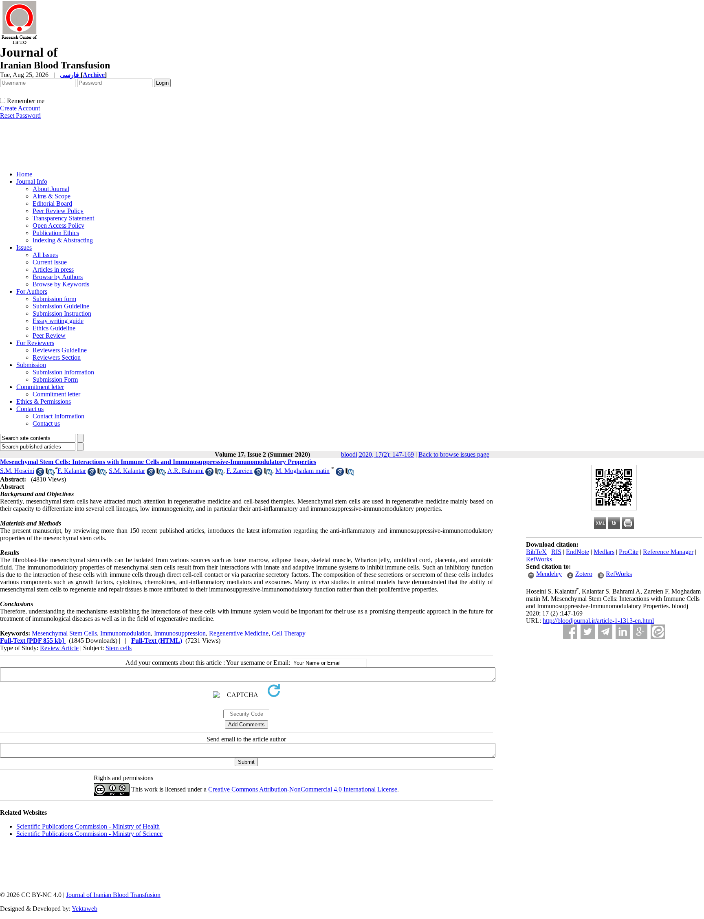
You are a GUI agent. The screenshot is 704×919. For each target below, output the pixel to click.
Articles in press (53, 269)
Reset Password (20, 115)
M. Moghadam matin (302, 470)
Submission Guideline (61, 306)
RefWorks (539, 559)
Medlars (604, 551)
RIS (556, 551)
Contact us (30, 408)
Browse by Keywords (61, 284)
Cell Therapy (289, 633)
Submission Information (63, 372)
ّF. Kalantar (71, 470)
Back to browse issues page (453, 454)
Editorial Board (52, 203)
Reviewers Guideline (60, 350)
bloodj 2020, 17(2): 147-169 (377, 454)
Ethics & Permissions (43, 401)
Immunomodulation (125, 633)
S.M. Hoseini (17, 470)
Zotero (583, 573)
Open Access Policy (58, 225)
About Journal (51, 188)
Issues (24, 247)
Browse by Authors (58, 276)
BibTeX (536, 551)
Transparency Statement (63, 218)
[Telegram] (605, 631)
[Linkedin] (623, 631)
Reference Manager (668, 551)
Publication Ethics (56, 232)
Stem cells (119, 647)
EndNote (577, 551)
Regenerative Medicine (238, 633)
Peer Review (49, 335)
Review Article (59, 647)
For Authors (31, 291)
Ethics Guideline (54, 328)
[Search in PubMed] (50, 473)
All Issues (45, 254)
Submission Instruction (62, 313)
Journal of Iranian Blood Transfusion (113, 894)
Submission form (54, 298)
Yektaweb (84, 908)
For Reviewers (35, 342)
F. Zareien (240, 470)
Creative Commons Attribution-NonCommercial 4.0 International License (302, 789)
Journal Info (31, 181)
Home (24, 174)
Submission (31, 364)
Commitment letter (40, 386)
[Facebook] (570, 631)
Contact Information (58, 416)
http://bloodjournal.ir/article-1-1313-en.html (598, 620)
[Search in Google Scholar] (40, 473)
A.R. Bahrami (185, 470)
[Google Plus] (640, 631)
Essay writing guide (58, 320)
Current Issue (50, 262)
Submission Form (55, 379)
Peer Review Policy (58, 210)
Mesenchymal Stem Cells (64, 633)
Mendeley (549, 573)
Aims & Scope (51, 196)
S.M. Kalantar (127, 470)
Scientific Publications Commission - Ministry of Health (88, 826)
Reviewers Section (57, 357)
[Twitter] (588, 631)
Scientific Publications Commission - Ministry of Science (89, 833)
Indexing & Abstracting (63, 240)
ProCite (628, 551)
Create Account (20, 108)
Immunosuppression (180, 633)
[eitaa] (658, 631)
